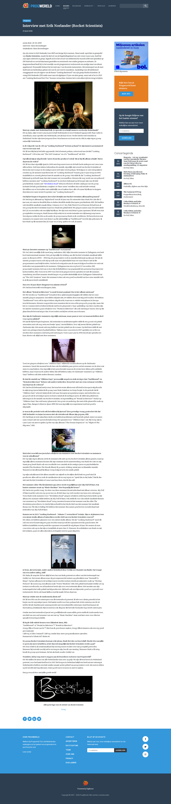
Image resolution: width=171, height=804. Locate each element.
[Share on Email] (39, 719)
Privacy (69, 758)
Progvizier (27, 21)
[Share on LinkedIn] (34, 719)
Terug (63, 709)
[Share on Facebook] (25, 719)
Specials (101, 6)
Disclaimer (71, 763)
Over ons (70, 754)
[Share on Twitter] (29, 719)
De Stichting (72, 745)
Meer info (126, 94)
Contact (70, 737)
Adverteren (71, 741)
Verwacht (88, 6)
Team (68, 750)
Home (57, 6)
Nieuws (66, 6)
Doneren (112, 6)
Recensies (76, 6)
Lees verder (27, 752)
